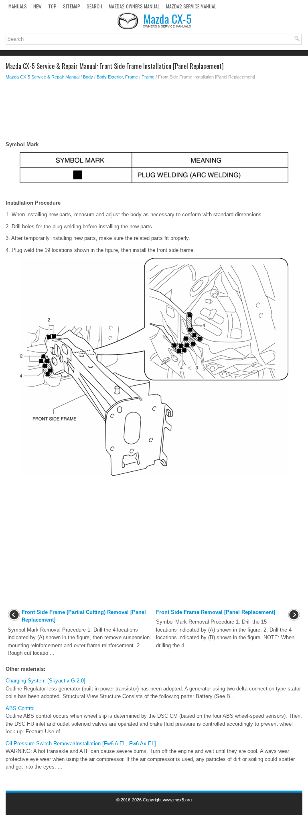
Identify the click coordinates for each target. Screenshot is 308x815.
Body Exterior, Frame (117, 76)
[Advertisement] (154, 113)
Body (88, 76)
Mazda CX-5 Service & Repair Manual (42, 76)
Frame (148, 76)
